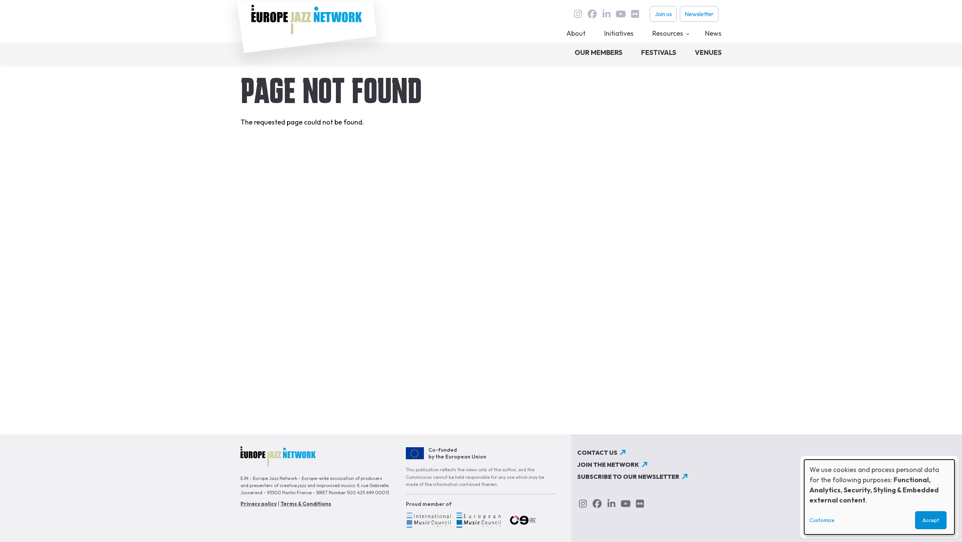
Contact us (597, 452)
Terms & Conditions (305, 503)
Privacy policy (258, 503)
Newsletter (699, 14)
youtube (620, 14)
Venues (708, 52)
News (713, 33)
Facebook (592, 14)
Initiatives (619, 33)
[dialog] (879, 497)
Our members (598, 52)
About (575, 33)
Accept (931, 520)
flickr (635, 14)
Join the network (608, 464)
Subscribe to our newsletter (628, 476)
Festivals (658, 52)
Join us (663, 14)
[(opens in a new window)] (428, 521)
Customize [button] (822, 520)
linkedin (606, 14)
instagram (578, 14)
